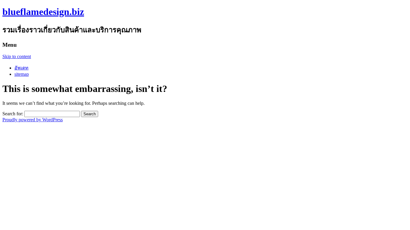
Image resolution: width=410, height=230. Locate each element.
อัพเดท (21, 67)
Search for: (12, 113)
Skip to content (16, 56)
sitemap (21, 74)
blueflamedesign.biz (43, 11)
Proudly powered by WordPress (32, 119)
